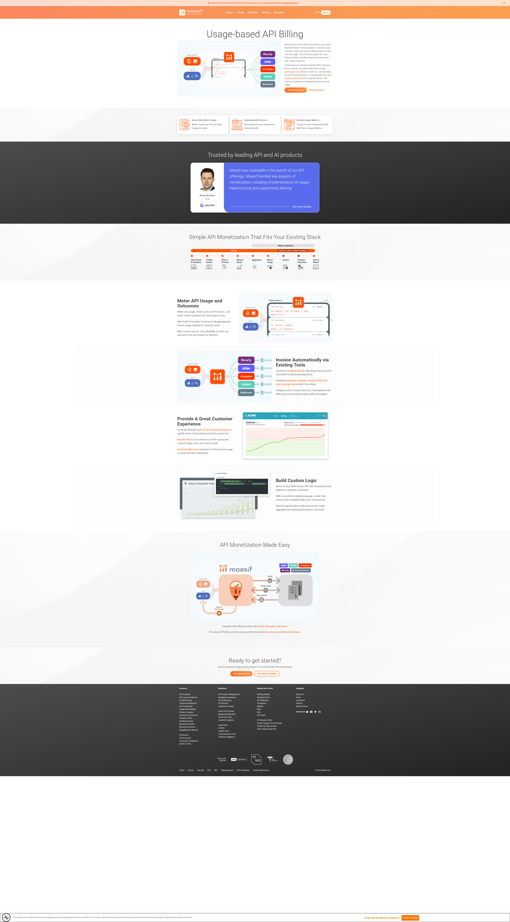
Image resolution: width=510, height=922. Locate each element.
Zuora (284, 626)
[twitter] (315, 712)
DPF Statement (243, 770)
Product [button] (229, 12)
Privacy (191, 770)
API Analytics (184, 694)
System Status (302, 706)
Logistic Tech (223, 731)
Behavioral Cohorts (187, 727)
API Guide (261, 715)
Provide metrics (185, 439)
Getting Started (263, 694)
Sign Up (326, 12)
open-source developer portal (213, 429)
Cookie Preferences (261, 770)
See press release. (290, 3)
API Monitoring (185, 700)
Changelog (261, 703)
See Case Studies (302, 206)
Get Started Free (296, 90)
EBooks (260, 706)
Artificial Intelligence (226, 737)
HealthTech (223, 725)
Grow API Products (226, 711)
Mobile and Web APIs (227, 714)
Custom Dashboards (188, 703)
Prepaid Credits (185, 718)
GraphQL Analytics (226, 720)
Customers (253, 12)
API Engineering (224, 700)
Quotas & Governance (188, 715)
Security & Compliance (188, 741)
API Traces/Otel (185, 706)
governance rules (292, 72)
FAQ (258, 712)
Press (298, 697)
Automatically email (188, 449)
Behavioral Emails (291, 632)
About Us (300, 694)
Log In (317, 12)
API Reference (263, 700)
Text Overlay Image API (266, 729)
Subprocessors (227, 770)
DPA (216, 770)
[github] (319, 712)
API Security (223, 703)
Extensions (183, 735)
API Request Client (264, 720)
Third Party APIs (225, 717)
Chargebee (270, 626)
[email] (307, 712)
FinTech (221, 728)
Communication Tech (227, 734)
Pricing (240, 12)
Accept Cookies (410, 918)
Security (200, 770)
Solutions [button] (266, 12)
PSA (209, 770)
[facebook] (311, 712)
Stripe (261, 626)
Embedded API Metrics (188, 730)
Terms (181, 770)
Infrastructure (185, 738)
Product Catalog (186, 712)
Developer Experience (227, 697)
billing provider (297, 370)
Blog (259, 709)
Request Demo (317, 90)
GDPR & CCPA (185, 744)
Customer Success (226, 706)
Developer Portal (186, 721)
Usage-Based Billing (187, 709)
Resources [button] (279, 12)
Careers (299, 703)
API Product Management (229, 694)
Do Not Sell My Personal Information (382, 918)
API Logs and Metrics (188, 697)
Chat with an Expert (267, 673)
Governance (271, 632)
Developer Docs (263, 697)
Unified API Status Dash (267, 726)
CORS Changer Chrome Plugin (269, 723)
